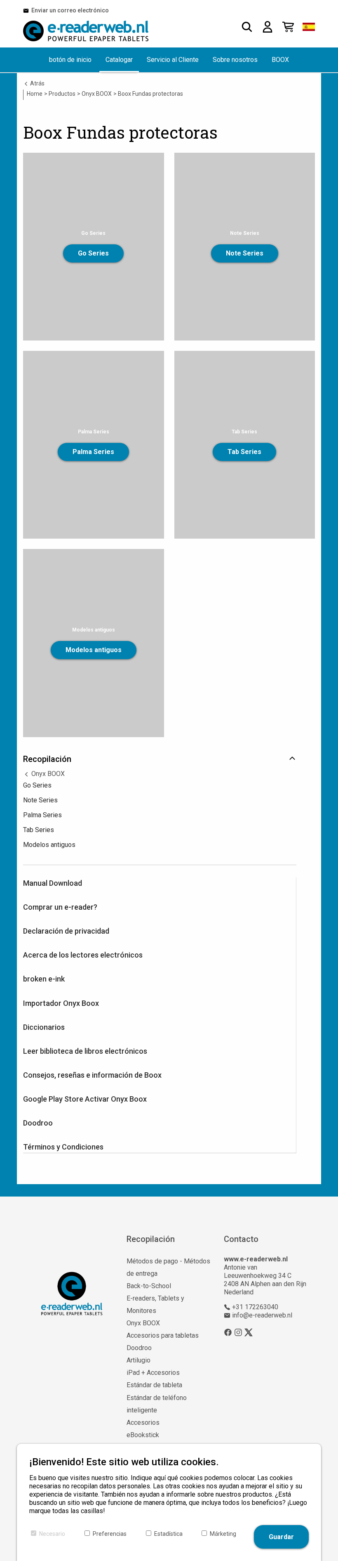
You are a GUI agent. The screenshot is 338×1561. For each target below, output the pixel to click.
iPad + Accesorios (153, 1373)
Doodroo (38, 1123)
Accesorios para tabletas (163, 1335)
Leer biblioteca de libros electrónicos (85, 1051)
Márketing (223, 1533)
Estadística (168, 1533)
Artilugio (138, 1360)
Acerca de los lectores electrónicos (83, 955)
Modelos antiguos (94, 650)
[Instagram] (238, 1332)
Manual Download (52, 883)
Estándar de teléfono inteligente (157, 1404)
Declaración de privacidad (66, 931)
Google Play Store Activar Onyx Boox (85, 1099)
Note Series (244, 253)
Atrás (37, 83)
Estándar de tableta (154, 1385)
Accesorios (143, 1422)
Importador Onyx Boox (61, 1003)
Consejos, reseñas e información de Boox (92, 1075)
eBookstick (143, 1435)
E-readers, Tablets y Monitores (155, 1304)
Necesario (52, 1533)
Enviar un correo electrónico (69, 10)
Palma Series (93, 452)
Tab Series (244, 452)
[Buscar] (247, 27)
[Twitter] (248, 1332)
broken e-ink (44, 978)
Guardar (281, 1537)
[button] (308, 27)
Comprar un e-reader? (60, 907)
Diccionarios (44, 1027)
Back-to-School (149, 1286)
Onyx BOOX (47, 774)
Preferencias (110, 1533)
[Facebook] (228, 1332)
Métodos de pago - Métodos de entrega (168, 1267)
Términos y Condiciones (63, 1146)
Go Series (93, 253)
